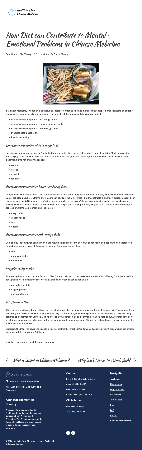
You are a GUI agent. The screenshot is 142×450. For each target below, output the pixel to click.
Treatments (115, 379)
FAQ (112, 410)
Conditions (11, 54)
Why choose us (117, 389)
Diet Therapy (26, 54)
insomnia (49, 342)
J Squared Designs (14, 444)
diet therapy (36, 342)
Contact (113, 415)
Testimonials (116, 400)
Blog (112, 405)
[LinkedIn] (73, 433)
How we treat (116, 384)
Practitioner (115, 395)
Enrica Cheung (61, 54)
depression (21, 342)
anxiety (9, 342)
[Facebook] (68, 433)
